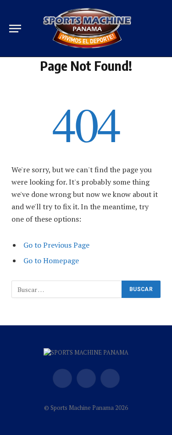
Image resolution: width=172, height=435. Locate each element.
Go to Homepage (51, 260)
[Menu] (15, 28)
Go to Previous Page (56, 245)
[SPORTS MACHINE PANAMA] (87, 28)
